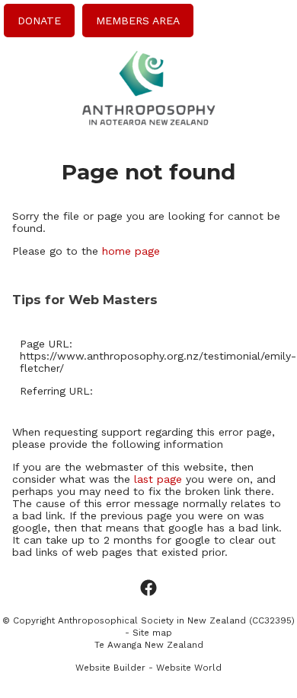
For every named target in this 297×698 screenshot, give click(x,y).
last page (158, 479)
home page (131, 251)
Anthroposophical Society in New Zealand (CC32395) (176, 620)
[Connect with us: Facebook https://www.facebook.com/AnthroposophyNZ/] (148, 588)
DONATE (39, 20)
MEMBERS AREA (138, 20)
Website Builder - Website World (148, 667)
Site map (152, 632)
